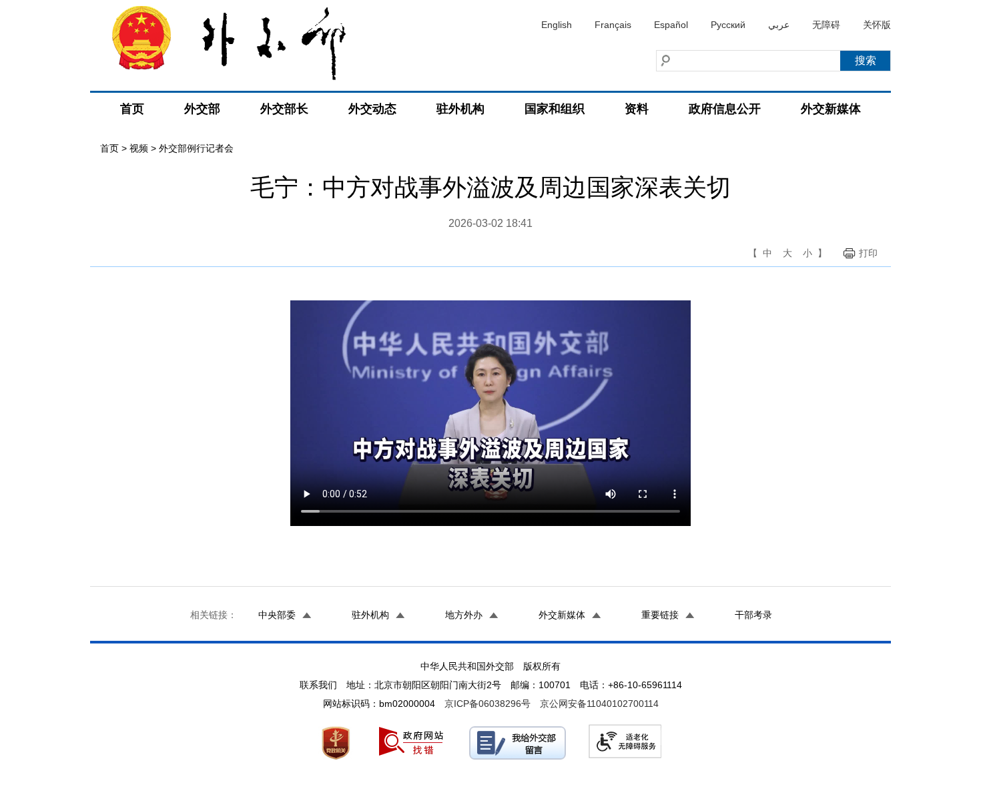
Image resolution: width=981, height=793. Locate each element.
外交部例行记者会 (196, 148)
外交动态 (372, 108)
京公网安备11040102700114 (599, 703)
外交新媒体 (831, 108)
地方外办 (463, 614)
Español (671, 24)
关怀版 (877, 24)
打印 (868, 253)
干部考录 (753, 614)
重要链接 (660, 614)
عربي (778, 24)
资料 (637, 108)
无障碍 (826, 24)
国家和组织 (555, 108)
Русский (728, 24)
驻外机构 (460, 108)
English (556, 24)
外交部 (202, 108)
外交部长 (284, 108)
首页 (132, 108)
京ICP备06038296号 (487, 703)
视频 (138, 148)
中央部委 (277, 614)
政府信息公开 (725, 108)
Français (613, 24)
